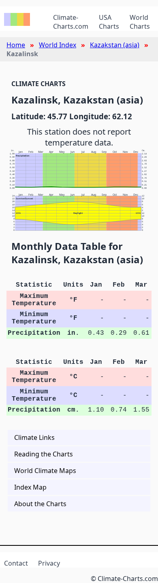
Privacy (49, 563)
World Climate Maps (45, 470)
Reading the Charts (43, 454)
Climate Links (34, 437)
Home (15, 44)
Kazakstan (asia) (114, 44)
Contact (16, 563)
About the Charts (40, 503)
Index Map (30, 487)
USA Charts (109, 22)
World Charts (140, 22)
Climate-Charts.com (70, 22)
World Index (57, 44)
